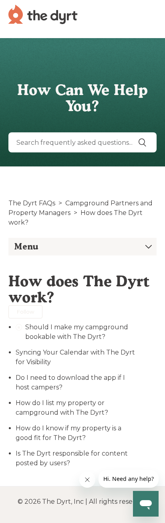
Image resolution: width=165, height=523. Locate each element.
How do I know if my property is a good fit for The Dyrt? (68, 433)
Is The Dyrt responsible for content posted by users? (72, 458)
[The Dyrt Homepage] (43, 14)
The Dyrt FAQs (31, 203)
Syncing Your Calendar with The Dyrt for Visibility (75, 357)
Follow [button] (25, 311)
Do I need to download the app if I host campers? (70, 382)
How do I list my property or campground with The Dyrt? (62, 407)
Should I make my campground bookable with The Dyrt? (76, 332)
